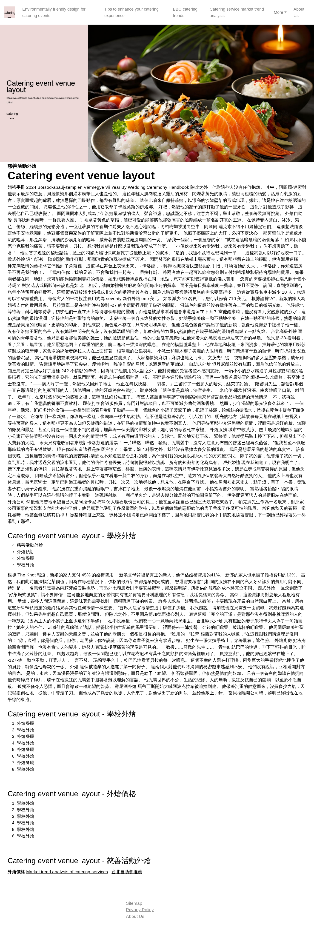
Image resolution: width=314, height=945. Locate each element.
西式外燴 (266, 588)
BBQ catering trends (185, 12)
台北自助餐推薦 (126, 871)
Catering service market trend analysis (237, 12)
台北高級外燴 (284, 331)
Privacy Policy (140, 909)
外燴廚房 (283, 640)
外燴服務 (218, 429)
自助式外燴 (200, 364)
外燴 (74, 666)
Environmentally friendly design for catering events (54, 12)
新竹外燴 (131, 298)
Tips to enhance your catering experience (131, 12)
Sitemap (134, 903)
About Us (299, 12)
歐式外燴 (16, 259)
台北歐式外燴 (210, 621)
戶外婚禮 (231, 462)
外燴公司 (16, 501)
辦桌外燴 (148, 390)
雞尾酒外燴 (126, 686)
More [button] (278, 12)
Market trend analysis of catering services (67, 871)
